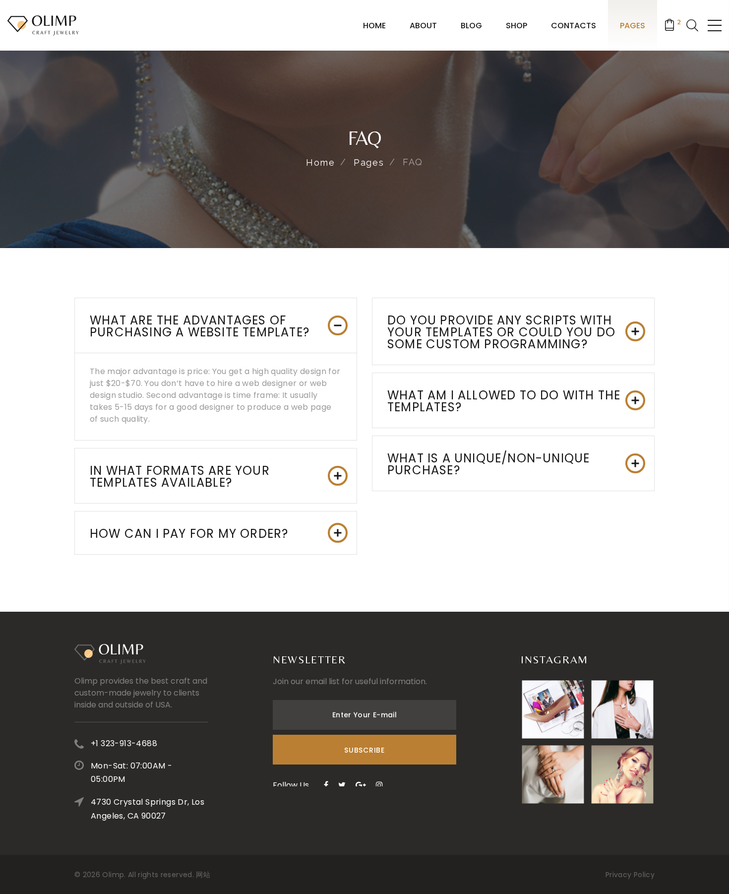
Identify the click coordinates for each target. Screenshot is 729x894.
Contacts (573, 25)
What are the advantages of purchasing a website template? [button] (199, 326)
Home (374, 25)
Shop (516, 25)
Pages (632, 25)
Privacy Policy (630, 875)
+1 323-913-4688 (124, 743)
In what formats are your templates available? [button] (180, 476)
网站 (203, 875)
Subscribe (364, 750)
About (423, 25)
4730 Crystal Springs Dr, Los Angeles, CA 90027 (147, 809)
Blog (471, 25)
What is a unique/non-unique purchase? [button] (488, 464)
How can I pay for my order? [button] (189, 533)
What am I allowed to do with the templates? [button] (503, 401)
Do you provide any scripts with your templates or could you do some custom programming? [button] (501, 332)
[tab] (216, 325)
